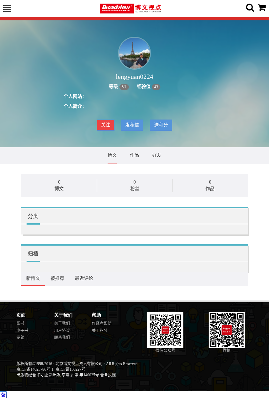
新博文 (33, 278)
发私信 (132, 124)
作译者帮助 (102, 323)
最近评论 (84, 278)
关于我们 (62, 323)
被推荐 (57, 278)
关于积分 (100, 330)
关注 (105, 124)
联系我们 (62, 337)
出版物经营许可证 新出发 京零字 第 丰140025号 (57, 375)
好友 (156, 155)
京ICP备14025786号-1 (34, 369)
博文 (112, 155)
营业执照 (108, 375)
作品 (134, 155)
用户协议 (62, 330)
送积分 (161, 124)
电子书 (22, 330)
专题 (20, 337)
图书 (20, 323)
